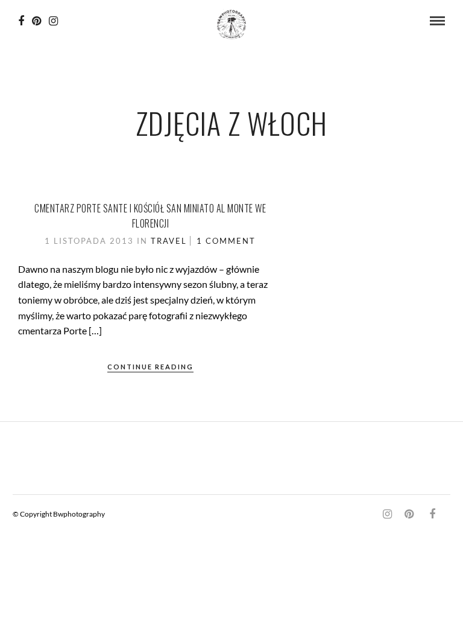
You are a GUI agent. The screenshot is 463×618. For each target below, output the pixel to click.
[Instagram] (53, 21)
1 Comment (226, 241)
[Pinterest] (36, 21)
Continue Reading (150, 367)
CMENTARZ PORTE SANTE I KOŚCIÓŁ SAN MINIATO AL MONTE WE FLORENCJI (150, 216)
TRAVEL (169, 241)
